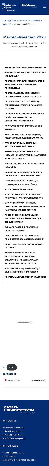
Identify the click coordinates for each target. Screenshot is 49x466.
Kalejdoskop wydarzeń (27, 46)
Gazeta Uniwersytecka (29, 43)
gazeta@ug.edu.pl (18, 438)
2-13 (3, 367)
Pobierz (11, 367)
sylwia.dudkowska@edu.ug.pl (22, 459)
